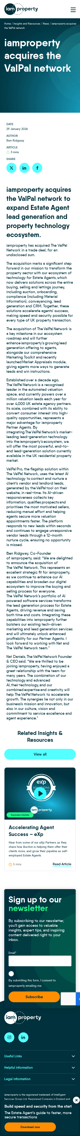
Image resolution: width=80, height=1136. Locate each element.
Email (12, 953)
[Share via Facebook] (37, 168)
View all (40, 754)
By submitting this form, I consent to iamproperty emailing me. (32, 983)
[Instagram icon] (9, 1037)
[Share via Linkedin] (24, 168)
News (46, 23)
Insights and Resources (26, 23)
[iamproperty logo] (21, 9)
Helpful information (18, 1067)
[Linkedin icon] (23, 1037)
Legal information (17, 1079)
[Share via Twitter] (11, 168)
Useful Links (13, 1056)
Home (7, 23)
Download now (30, 1127)
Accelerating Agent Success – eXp (31, 830)
